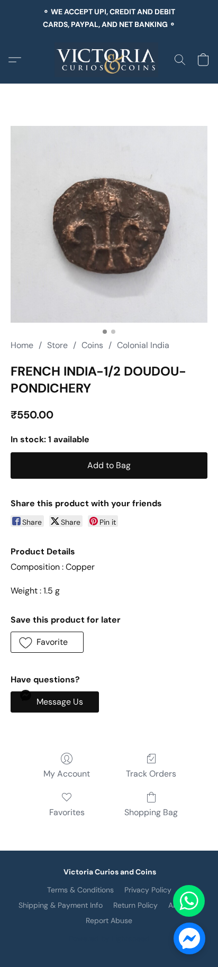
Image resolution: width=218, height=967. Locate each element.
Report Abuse (109, 920)
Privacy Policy (147, 890)
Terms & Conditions (80, 890)
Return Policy (135, 905)
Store (57, 345)
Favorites (67, 812)
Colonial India (143, 345)
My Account (66, 773)
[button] (109, 60)
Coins (92, 345)
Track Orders (151, 773)
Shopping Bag (151, 812)
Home (22, 345)
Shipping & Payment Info (61, 905)
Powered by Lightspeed (109, 938)
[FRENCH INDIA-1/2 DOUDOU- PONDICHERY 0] (109, 224)
